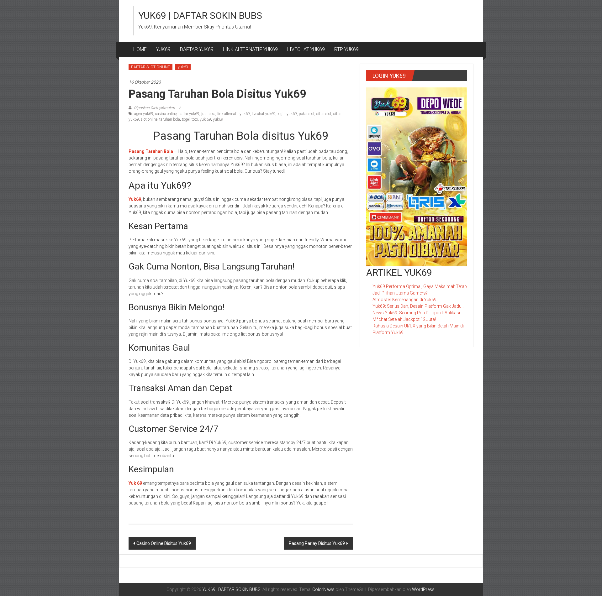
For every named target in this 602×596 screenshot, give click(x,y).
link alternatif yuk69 (233, 114)
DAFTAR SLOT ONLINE (150, 67)
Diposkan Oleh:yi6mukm (154, 108)
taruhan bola (169, 119)
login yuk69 (287, 114)
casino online (166, 114)
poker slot (306, 114)
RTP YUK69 (346, 49)
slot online (149, 119)
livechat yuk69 (264, 114)
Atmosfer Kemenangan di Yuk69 (404, 299)
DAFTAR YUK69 (197, 49)
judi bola (208, 114)
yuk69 (183, 67)
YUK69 (163, 49)
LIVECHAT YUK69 (306, 49)
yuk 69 (205, 119)
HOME (140, 49)
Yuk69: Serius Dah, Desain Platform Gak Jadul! (417, 306)
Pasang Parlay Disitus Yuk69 (317, 543)
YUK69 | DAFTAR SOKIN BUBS (200, 15)
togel (186, 119)
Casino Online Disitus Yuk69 (163, 543)
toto (195, 119)
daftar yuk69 (188, 114)
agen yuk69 (143, 114)
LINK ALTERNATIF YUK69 (250, 49)
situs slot (323, 114)
